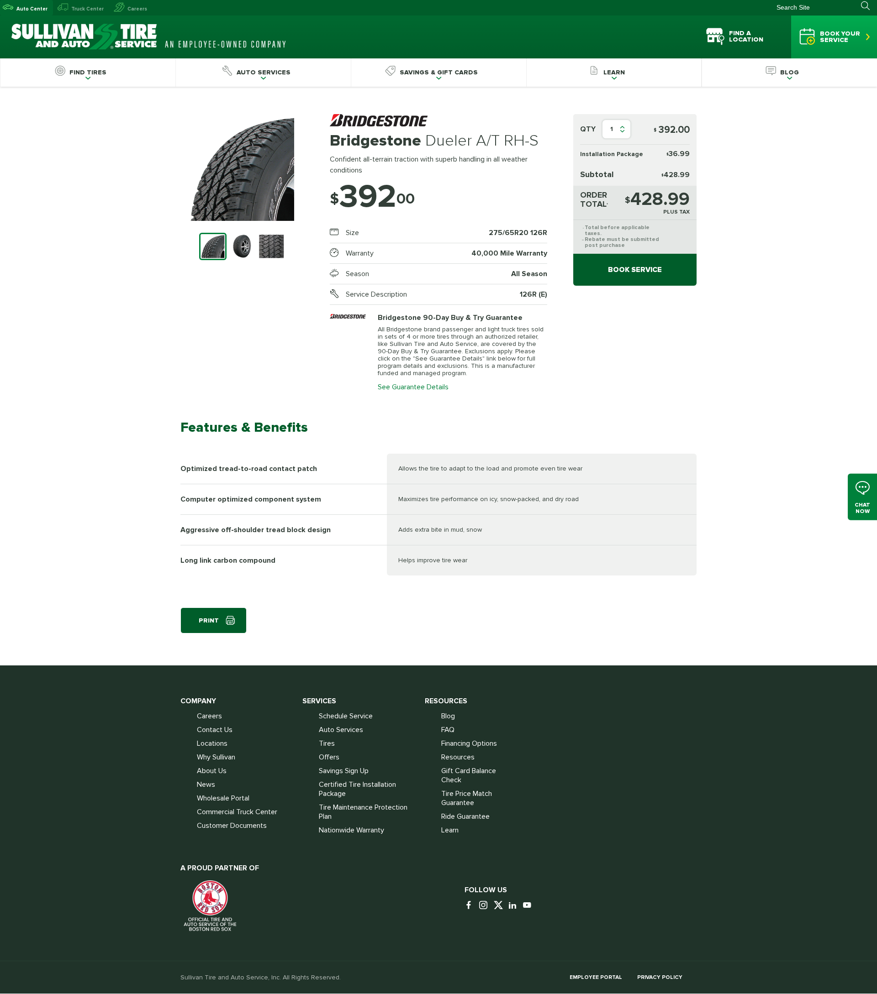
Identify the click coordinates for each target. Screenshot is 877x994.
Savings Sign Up (344, 770)
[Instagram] (485, 905)
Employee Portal (596, 977)
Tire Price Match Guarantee (466, 798)
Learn (450, 830)
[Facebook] (471, 905)
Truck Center (87, 9)
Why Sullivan (216, 757)
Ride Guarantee (465, 816)
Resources (458, 757)
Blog (448, 716)
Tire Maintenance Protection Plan (363, 812)
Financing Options (469, 743)
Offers (329, 757)
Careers (137, 9)
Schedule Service (346, 716)
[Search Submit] (869, 6)
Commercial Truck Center (237, 811)
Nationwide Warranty (351, 830)
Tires (327, 743)
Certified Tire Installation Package (357, 789)
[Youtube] (529, 905)
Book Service (635, 269)
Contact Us (214, 729)
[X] (500, 905)
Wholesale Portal (223, 798)
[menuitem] (87, 72)
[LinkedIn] (514, 905)
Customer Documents (232, 825)
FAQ (447, 729)
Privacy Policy (659, 977)
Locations (212, 743)
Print (209, 620)
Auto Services (341, 729)
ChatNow (862, 507)
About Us (212, 770)
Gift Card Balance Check (468, 775)
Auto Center (32, 9)
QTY (588, 129)
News (206, 784)
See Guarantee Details (413, 387)
